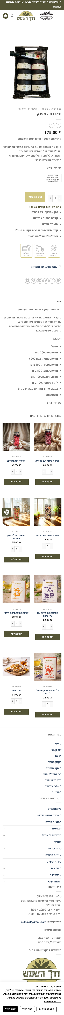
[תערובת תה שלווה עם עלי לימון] (47, 589)
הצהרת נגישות (52, 780)
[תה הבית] (16, 667)
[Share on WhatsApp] (58, 281)
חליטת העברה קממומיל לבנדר (47, 692)
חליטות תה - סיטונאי (27, 109)
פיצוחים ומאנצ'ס (51, 835)
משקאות (56, 868)
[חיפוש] (12, 16)
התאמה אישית (46, 1009)
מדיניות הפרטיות (52, 1001)
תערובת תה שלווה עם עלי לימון (47, 615)
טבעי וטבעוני (53, 848)
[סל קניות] (5, 16)
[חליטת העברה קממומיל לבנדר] (47, 667)
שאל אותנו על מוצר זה (44, 267)
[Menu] (59, 16)
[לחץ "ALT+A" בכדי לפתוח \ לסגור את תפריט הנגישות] (6, 512)
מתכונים (56, 792)
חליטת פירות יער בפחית (47, 461)
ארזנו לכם (55, 875)
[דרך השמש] (35, 16)
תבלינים (56, 829)
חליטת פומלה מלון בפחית (16, 537)
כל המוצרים (54, 809)
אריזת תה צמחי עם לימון (16, 613)
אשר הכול (10, 1009)
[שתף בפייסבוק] (52, 281)
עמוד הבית (56, 109)
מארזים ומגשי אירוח (49, 815)
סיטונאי (44, 109)
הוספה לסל (35, 197)
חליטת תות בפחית (16, 461)
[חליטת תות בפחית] (16, 437)
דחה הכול (27, 1009)
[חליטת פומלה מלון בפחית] (16, 511)
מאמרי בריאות (53, 786)
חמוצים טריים (53, 822)
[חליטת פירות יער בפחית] (47, 437)
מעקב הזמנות (53, 768)
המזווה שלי (54, 882)
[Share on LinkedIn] (27, 281)
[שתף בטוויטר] (46, 281)
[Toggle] (4, 829)
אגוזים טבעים (53, 855)
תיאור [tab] (58, 301)
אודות (58, 744)
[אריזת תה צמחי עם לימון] (16, 589)
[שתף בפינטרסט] (34, 281)
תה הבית (16, 690)
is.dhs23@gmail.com (33, 922)
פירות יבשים (54, 862)
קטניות (57, 842)
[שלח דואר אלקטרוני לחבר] (40, 281)
